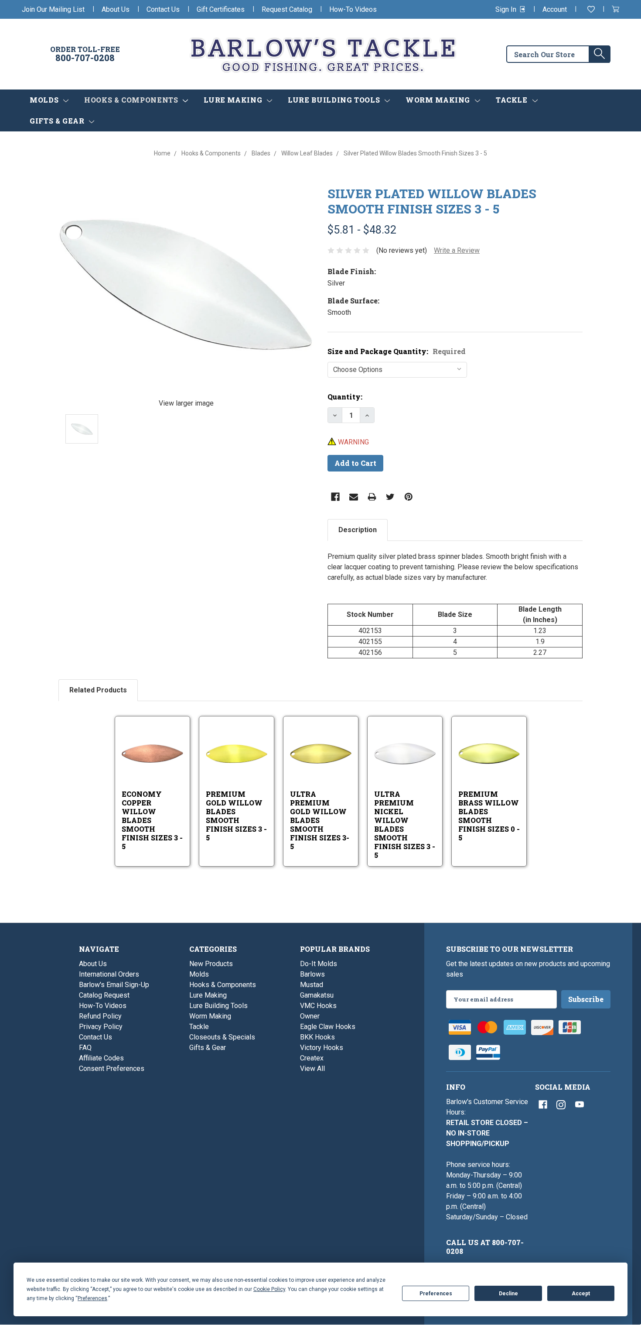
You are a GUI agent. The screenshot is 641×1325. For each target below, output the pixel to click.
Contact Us (163, 9)
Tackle (512, 99)
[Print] (372, 497)
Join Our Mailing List (53, 9)
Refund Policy (100, 1016)
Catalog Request (104, 995)
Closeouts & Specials (222, 1037)
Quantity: (344, 396)
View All (312, 1068)
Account (554, 9)
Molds (45, 99)
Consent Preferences (111, 1068)
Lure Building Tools (335, 99)
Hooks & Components (132, 99)
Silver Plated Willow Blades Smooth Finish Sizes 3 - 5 (431, 201)
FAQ (85, 1047)
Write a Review (457, 250)
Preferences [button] (92, 1298)
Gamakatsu (317, 995)
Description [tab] (357, 530)
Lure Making (234, 99)
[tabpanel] (455, 605)
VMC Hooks (318, 1005)
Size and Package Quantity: (396, 351)
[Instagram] (561, 1104)
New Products (211, 964)
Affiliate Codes (101, 1058)
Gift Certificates (221, 9)
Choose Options (161, 765)
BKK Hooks (317, 1037)
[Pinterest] (408, 497)
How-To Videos (353, 9)
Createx (312, 1058)
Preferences (435, 1294)
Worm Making (439, 99)
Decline (508, 1294)
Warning (352, 442)
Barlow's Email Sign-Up (114, 985)
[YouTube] (579, 1104)
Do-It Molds (318, 964)
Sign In (506, 9)
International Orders (109, 974)
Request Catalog (287, 9)
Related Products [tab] (98, 690)
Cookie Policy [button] (269, 1289)
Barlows (312, 974)
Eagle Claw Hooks (327, 1026)
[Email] (353, 497)
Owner (310, 1016)
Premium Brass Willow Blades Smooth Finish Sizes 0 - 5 (489, 815)
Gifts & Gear (58, 120)
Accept (581, 1294)
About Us (116, 9)
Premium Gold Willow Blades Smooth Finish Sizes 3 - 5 (236, 815)
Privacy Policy (101, 1026)
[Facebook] (335, 497)
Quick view (153, 742)
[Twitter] (390, 497)
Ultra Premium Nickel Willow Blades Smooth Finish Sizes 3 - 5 (404, 824)
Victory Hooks (321, 1047)
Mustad (311, 985)
